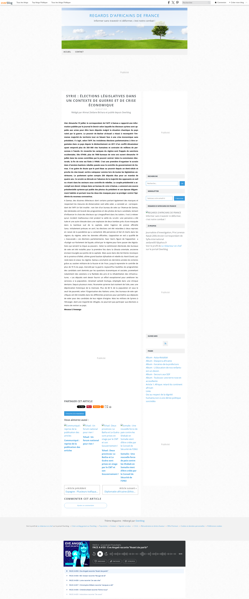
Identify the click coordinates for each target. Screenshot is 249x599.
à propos (131, 561)
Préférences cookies (214, 526)
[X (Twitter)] (173, 2)
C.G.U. (136, 526)
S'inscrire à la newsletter (75, 413)
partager (116, 561)
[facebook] (168, 2)
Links (148, 391)
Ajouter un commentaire (85, 505)
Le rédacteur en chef (171, 245)
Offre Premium (172, 526)
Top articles (103, 526)
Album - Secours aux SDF (158, 374)
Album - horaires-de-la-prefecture (162, 364)
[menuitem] (67, 52)
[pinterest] (177, 2)
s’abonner (101, 561)
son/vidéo (151, 401)
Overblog (140, 520)
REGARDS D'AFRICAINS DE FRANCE (124, 15)
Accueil (67, 51)
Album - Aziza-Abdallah (157, 357)
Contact (79, 51)
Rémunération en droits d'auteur (153, 526)
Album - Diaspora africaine (159, 360)
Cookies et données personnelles (193, 526)
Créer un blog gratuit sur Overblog (84, 526)
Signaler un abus (125, 526)
